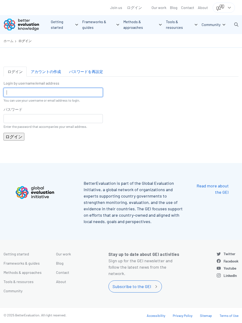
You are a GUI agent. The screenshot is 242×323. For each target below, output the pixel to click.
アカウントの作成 (46, 71)
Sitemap (206, 316)
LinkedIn (230, 275)
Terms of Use (229, 316)
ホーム (8, 41)
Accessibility (156, 316)
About (203, 7)
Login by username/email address (31, 83)
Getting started (16, 254)
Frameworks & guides (22, 263)
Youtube (230, 268)
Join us (116, 7)
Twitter (229, 254)
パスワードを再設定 (86, 71)
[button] (236, 24)
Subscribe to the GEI (131, 286)
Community (13, 291)
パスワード (13, 109)
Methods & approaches (23, 272)
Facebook (231, 261)
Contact (187, 7)
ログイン (134, 7)
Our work (158, 7)
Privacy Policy (182, 316)
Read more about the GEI (213, 189)
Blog (173, 7)
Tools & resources (19, 281)
